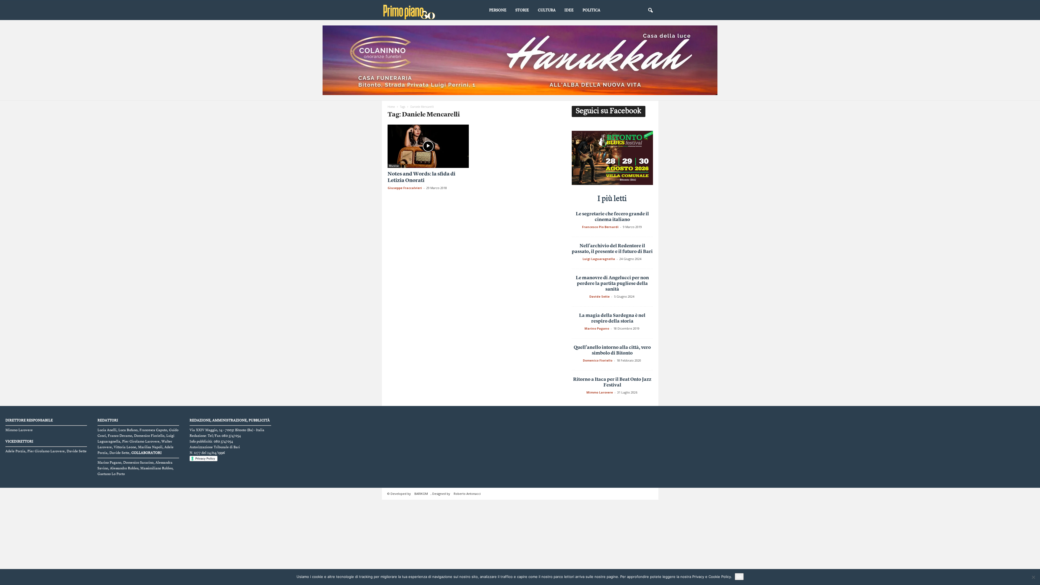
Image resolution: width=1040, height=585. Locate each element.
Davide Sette (599, 296)
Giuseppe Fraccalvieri (405, 188)
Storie (522, 10)
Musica (394, 166)
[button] (650, 11)
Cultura (546, 10)
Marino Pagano (596, 328)
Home (391, 107)
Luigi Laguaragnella (599, 259)
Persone (497, 10)
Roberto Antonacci (467, 494)
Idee (569, 10)
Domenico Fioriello (597, 360)
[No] (1033, 577)
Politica (591, 10)
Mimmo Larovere (599, 392)
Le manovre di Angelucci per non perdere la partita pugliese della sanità (612, 284)
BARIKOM (421, 494)
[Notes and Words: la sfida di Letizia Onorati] (428, 146)
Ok (739, 576)
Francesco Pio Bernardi (600, 227)
